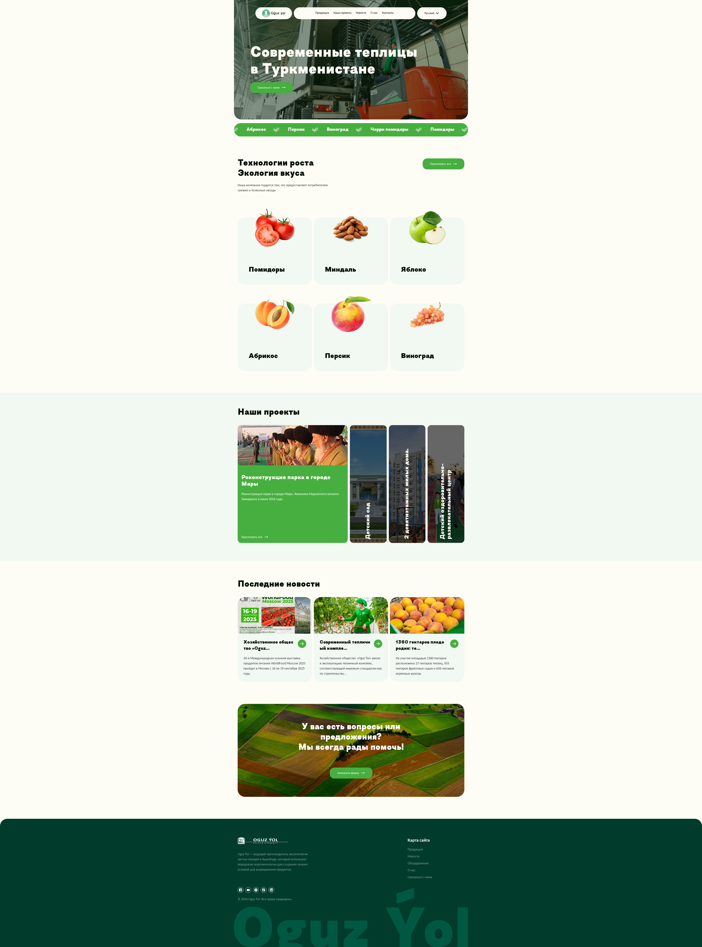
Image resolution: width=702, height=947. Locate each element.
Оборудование (418, 863)
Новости (361, 12)
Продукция (322, 12)
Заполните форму (348, 773)
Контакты (388, 12)
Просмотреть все (440, 164)
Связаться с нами (269, 87)
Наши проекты (342, 12)
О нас (374, 12)
